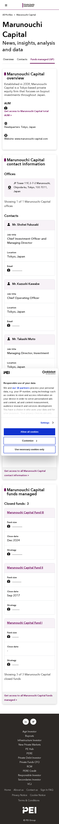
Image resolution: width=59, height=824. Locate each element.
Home (7, 790)
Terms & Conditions (28, 800)
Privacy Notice (19, 795)
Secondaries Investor (29, 780)
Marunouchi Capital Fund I (24, 623)
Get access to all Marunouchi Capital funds (28, 698)
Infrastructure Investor (29, 740)
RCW (29, 767)
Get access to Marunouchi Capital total (26, 113)
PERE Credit (29, 771)
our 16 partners (21, 388)
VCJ (29, 784)
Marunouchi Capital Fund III (25, 512)
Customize (27, 440)
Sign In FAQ (47, 790)
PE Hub (29, 749)
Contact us (32, 790)
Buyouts (29, 736)
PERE (29, 753)
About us (19, 790)
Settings (45, 422)
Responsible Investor (29, 775)
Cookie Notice (38, 795)
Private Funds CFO (30, 762)
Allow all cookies (29, 431)
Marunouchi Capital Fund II (25, 568)
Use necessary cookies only (29, 449)
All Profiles (7, 15)
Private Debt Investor (29, 758)
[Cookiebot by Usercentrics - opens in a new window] (42, 373)
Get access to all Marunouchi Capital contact (25, 473)
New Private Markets (29, 745)
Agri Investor (29, 732)
